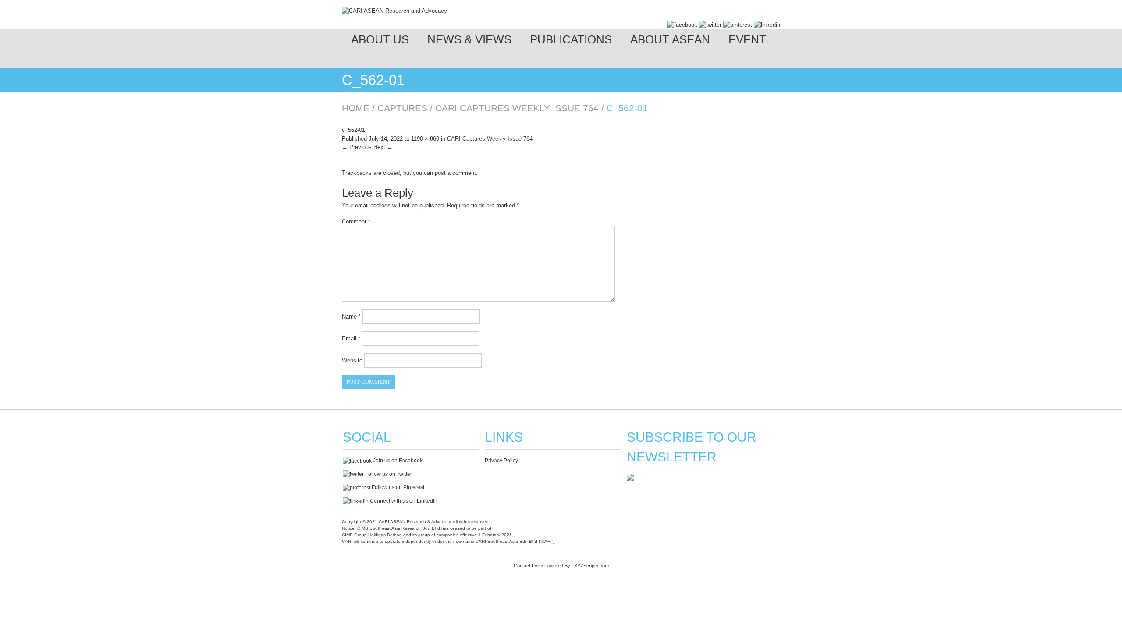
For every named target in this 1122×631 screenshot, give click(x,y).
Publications (571, 39)
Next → (383, 147)
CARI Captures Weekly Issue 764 (517, 108)
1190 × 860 (425, 138)
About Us (380, 39)
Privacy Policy (501, 460)
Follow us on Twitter (388, 474)
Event (747, 39)
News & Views (469, 39)
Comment (356, 221)
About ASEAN (670, 39)
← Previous (357, 147)
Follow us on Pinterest (397, 487)
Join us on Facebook (397, 460)
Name (351, 316)
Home (355, 108)
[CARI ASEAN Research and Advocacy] (394, 10)
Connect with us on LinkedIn (403, 501)
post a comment (455, 173)
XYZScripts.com (591, 565)
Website (352, 360)
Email (351, 338)
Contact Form (528, 565)
